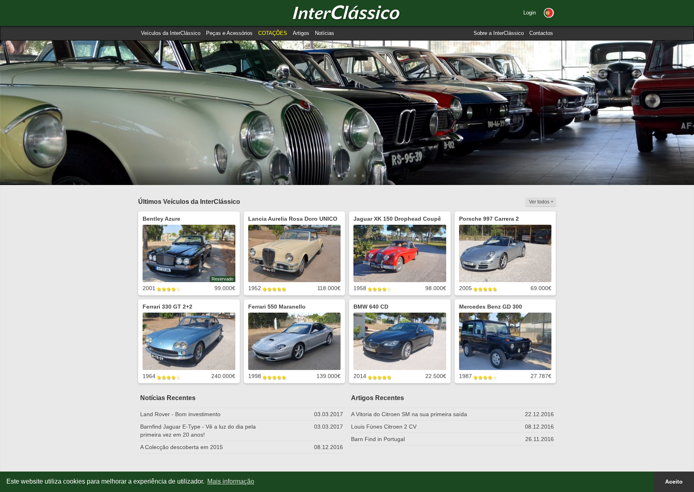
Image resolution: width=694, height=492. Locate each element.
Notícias (324, 33)
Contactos (541, 33)
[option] (347, 113)
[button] (549, 13)
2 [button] (339, 176)
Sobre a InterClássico (499, 33)
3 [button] (347, 176)
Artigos (301, 33)
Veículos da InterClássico (170, 33)
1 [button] (331, 176)
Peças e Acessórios (229, 33)
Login (529, 13)
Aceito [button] (674, 481)
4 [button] (355, 176)
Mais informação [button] (230, 481)
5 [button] (363, 176)
